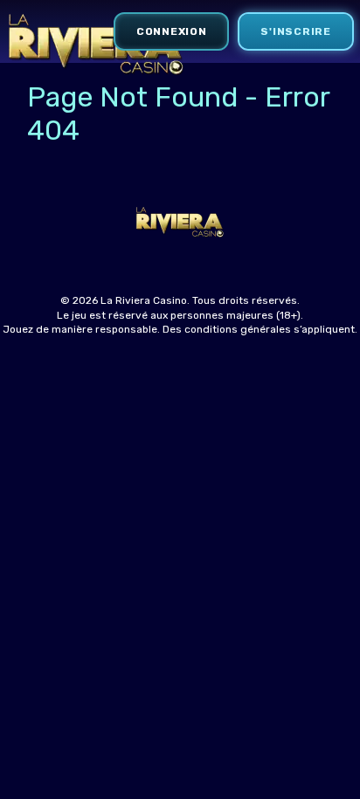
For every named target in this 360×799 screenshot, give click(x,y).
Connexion (171, 31)
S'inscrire (295, 31)
